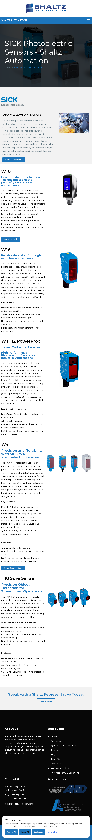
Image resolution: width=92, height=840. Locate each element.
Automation (56, 741)
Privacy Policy (51, 832)
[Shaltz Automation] (46, 8)
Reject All (25, 832)
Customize (38, 832)
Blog (53, 755)
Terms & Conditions (60, 768)
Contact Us (56, 764)
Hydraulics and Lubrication (63, 745)
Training (55, 750)
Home (7, 67)
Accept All (11, 832)
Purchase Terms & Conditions (65, 773)
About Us (55, 759)
